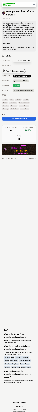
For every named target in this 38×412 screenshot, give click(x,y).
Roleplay (26, 99)
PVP (11, 99)
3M (12, 158)
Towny (5, 103)
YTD (15, 158)
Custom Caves (24, 109)
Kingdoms (14, 106)
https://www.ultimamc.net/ (24, 90)
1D (3, 158)
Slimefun (5, 106)
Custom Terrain (24, 106)
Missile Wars (14, 109)
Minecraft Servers (19, 409)
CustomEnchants (24, 103)
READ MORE (12, 49)
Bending (5, 109)
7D (5, 158)
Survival (5, 99)
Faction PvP (13, 103)
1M (8, 158)
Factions (18, 99)
